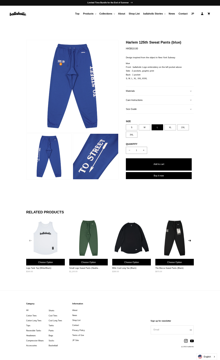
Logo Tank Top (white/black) (38, 268)
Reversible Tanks (33, 330)
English (207, 356)
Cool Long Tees (55, 320)
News (74, 315)
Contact (75, 325)
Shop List (76, 320)
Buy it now (159, 175)
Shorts (51, 310)
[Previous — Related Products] (30, 240)
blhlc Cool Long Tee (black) (124, 268)
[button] (89, 13)
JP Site (75, 340)
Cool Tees (53, 316)
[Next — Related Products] (189, 240)
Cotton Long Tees (33, 320)
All (27, 310)
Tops (28, 325)
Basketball (53, 345)
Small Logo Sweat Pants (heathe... (84, 268)
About (74, 310)
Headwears (31, 335)
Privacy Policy (78, 330)
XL (170, 127)
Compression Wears (35, 341)
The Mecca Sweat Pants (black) (169, 268)
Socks (51, 341)
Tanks (51, 325)
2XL (183, 127)
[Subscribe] (190, 330)
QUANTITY (131, 144)
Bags (51, 335)
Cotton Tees (31, 316)
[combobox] (206, 356)
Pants (51, 330)
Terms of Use (78, 335)
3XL (131, 134)
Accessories (31, 345)
